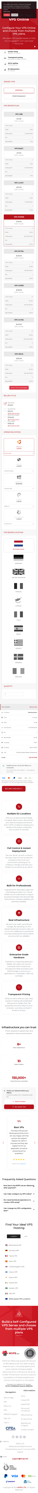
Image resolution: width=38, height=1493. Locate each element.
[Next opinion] (35, 1143)
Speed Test (25, 1404)
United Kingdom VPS (16, 1267)
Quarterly (14, 409)
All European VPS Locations (19, 1299)
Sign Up (7, 1418)
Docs (23, 1396)
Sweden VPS (13, 1288)
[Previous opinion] (3, 1143)
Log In (6, 1422)
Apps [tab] (25, 1236)
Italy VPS (12, 1293)
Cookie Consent (27, 1430)
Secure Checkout (13, 789)
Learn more (6, 11)
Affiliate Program (11, 1414)
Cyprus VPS (13, 1277)
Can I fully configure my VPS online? (18, 1194)
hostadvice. (23, 1163)
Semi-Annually (13, 415)
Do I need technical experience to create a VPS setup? (17, 1201)
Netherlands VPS (15, 1245)
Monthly (11, 403)
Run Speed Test (20, 1107)
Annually (13, 421)
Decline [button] (15, 15)
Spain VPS (12, 1261)
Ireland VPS (13, 1283)
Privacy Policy (26, 1419)
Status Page (9, 1398)
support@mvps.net (20, 1459)
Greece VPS (13, 1272)
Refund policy (26, 1415)
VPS (5, 1402)
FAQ (5, 1410)
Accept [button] (7, 15)
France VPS (13, 1256)
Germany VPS (14, 1250)
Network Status (20, 1101)
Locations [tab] (14, 1236)
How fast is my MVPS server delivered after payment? (19, 1187)
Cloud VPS (25, 1400)
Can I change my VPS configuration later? (17, 1209)
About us (7, 1406)
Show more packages (19, 388)
